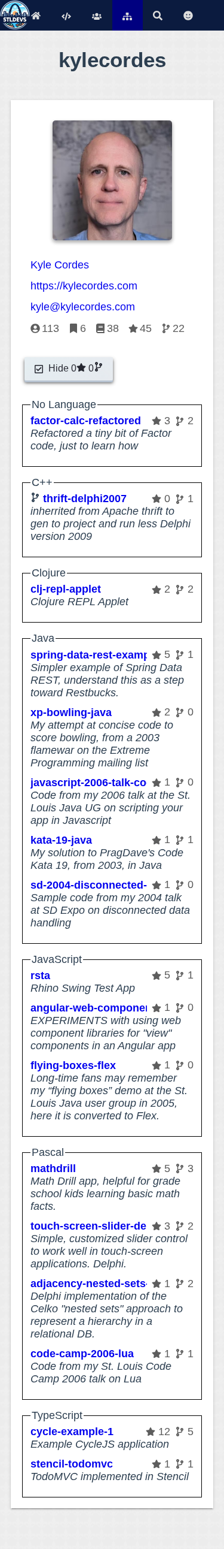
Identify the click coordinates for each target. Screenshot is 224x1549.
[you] (188, 15)
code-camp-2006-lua (82, 1354)
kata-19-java (61, 840)
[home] (35, 15)
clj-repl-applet (65, 589)
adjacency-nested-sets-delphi (105, 1284)
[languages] (66, 15)
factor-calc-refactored (85, 421)
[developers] (96, 15)
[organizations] (127, 15)
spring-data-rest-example (94, 655)
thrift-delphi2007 (85, 499)
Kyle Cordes (59, 265)
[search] (158, 15)
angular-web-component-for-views (118, 1008)
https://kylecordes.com (83, 286)
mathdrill (53, 1168)
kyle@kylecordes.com (82, 307)
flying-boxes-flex (73, 1065)
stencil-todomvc (71, 1464)
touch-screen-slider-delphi (97, 1226)
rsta (40, 976)
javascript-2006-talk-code (94, 783)
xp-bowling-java (71, 712)
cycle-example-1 (71, 1432)
